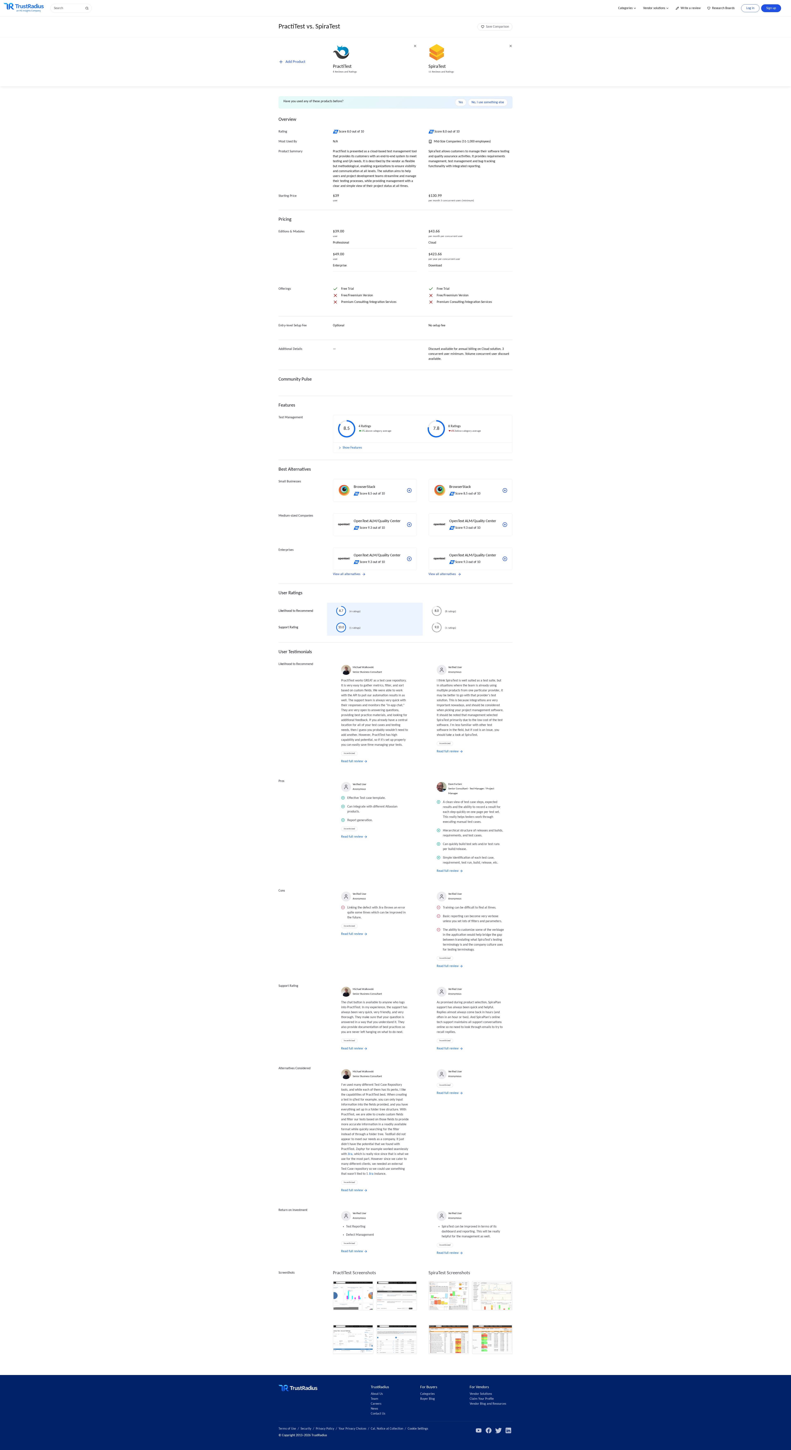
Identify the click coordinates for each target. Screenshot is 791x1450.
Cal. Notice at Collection (387, 1428)
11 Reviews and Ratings (441, 71)
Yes (461, 102)
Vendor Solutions (481, 1394)
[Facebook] (488, 1430)
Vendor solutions (654, 8)
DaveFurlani (455, 784)
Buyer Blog (427, 1399)
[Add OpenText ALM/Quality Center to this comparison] (409, 524)
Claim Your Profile (482, 1399)
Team (374, 1399)
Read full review (352, 761)
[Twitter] (498, 1430)
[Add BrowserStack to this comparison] (409, 490)
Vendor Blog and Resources (488, 1403)
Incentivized (349, 753)
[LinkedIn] (508, 1430)
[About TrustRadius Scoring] (336, 132)
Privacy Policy (325, 1428)
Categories (625, 8)
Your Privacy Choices (352, 1428)
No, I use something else (488, 102)
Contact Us (378, 1413)
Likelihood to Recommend (295, 611)
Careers (376, 1403)
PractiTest (342, 66)
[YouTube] (478, 1430)
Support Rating (288, 627)
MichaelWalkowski (363, 667)
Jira (350, 1154)
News (374, 1408)
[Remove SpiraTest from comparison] (511, 46)
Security (306, 1428)
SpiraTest (437, 66)
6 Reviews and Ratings (345, 71)
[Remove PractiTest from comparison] (415, 46)
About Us (377, 1394)
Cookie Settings (418, 1428)
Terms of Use (287, 1428)
